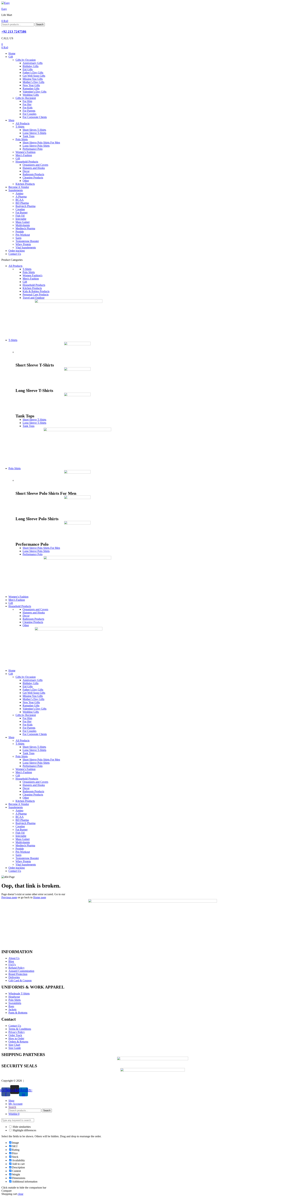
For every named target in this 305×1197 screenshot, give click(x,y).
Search (39, 24)
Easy (4, 8)
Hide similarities (21, 1126)
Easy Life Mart (33, 1080)
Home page (39, 897)
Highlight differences (24, 1130)
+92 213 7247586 (13, 31)
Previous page (9, 897)
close (20, 1193)
